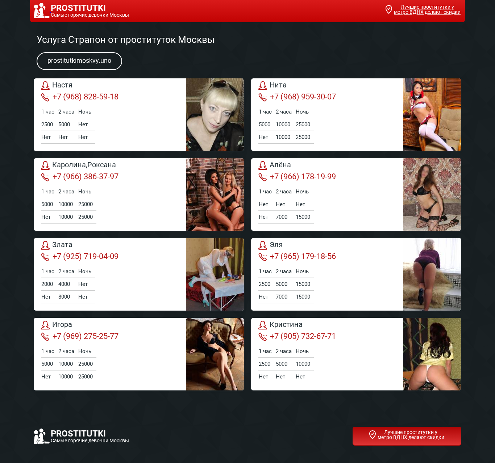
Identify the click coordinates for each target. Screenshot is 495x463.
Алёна (280, 165)
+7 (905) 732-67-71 (303, 336)
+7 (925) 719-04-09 (85, 256)
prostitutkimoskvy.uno (79, 60)
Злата (62, 245)
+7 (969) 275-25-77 (85, 336)
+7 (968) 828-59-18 (85, 96)
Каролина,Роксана (84, 165)
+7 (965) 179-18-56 (303, 256)
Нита (278, 85)
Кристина (286, 325)
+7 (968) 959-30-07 (303, 96)
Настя (62, 85)
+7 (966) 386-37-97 (85, 176)
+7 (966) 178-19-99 (303, 176)
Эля (276, 245)
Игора (62, 325)
